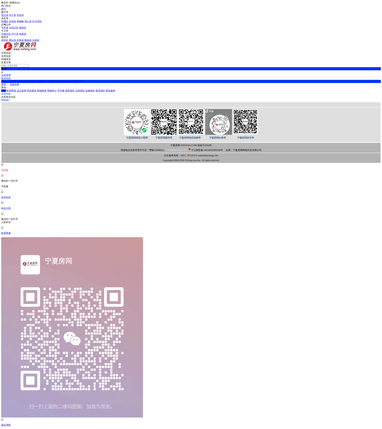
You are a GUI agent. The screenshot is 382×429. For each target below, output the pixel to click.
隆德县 (28, 40)
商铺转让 (42, 81)
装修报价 (90, 90)
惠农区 (22, 27)
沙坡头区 (6, 34)
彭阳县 (20, 40)
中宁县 (15, 34)
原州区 (4, 40)
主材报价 (77, 81)
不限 (3, 90)
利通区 (4, 21)
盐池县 (12, 21)
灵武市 (20, 15)
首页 (3, 81)
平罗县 (4, 27)
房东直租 (31, 81)
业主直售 (11, 81)
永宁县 (12, 15)
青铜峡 (20, 21)
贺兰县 (4, 15)
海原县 (22, 34)
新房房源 (11, 90)
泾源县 (35, 40)
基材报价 (67, 81)
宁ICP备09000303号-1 (176, 150)
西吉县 (12, 40)
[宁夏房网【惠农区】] (20, 50)
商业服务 (110, 90)
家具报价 (100, 90)
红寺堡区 (37, 21)
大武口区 (14, 27)
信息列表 (14, 84)
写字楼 (50, 81)
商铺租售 (21, 81)
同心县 (28, 21)
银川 (3, 9)
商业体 (58, 81)
